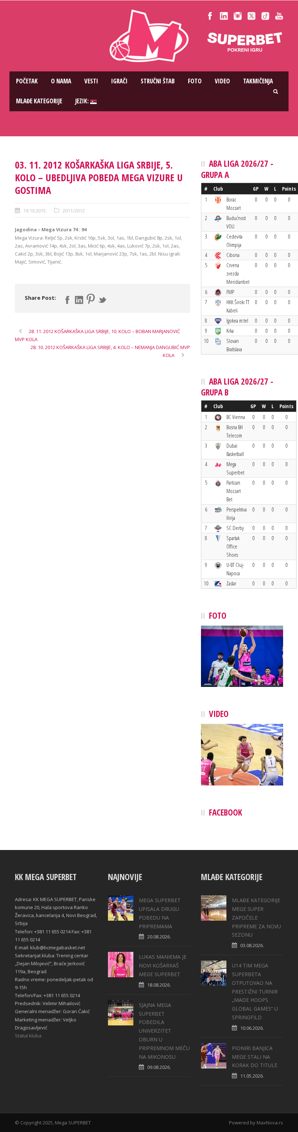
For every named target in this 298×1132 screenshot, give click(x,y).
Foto (195, 81)
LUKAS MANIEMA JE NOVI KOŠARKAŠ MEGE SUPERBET (162, 965)
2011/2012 (74, 210)
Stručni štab (158, 81)
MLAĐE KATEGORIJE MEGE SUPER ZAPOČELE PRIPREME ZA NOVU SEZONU (256, 917)
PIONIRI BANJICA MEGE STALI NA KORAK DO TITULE (254, 1057)
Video (222, 81)
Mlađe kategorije (39, 101)
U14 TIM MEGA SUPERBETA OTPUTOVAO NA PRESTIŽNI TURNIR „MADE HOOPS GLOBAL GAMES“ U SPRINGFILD (255, 991)
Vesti (91, 81)
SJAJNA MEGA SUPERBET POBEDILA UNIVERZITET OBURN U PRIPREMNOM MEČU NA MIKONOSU (164, 1031)
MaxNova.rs (270, 1122)
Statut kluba (28, 1035)
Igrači (119, 81)
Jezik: (82, 101)
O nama (61, 81)
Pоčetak (27, 81)
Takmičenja (258, 81)
